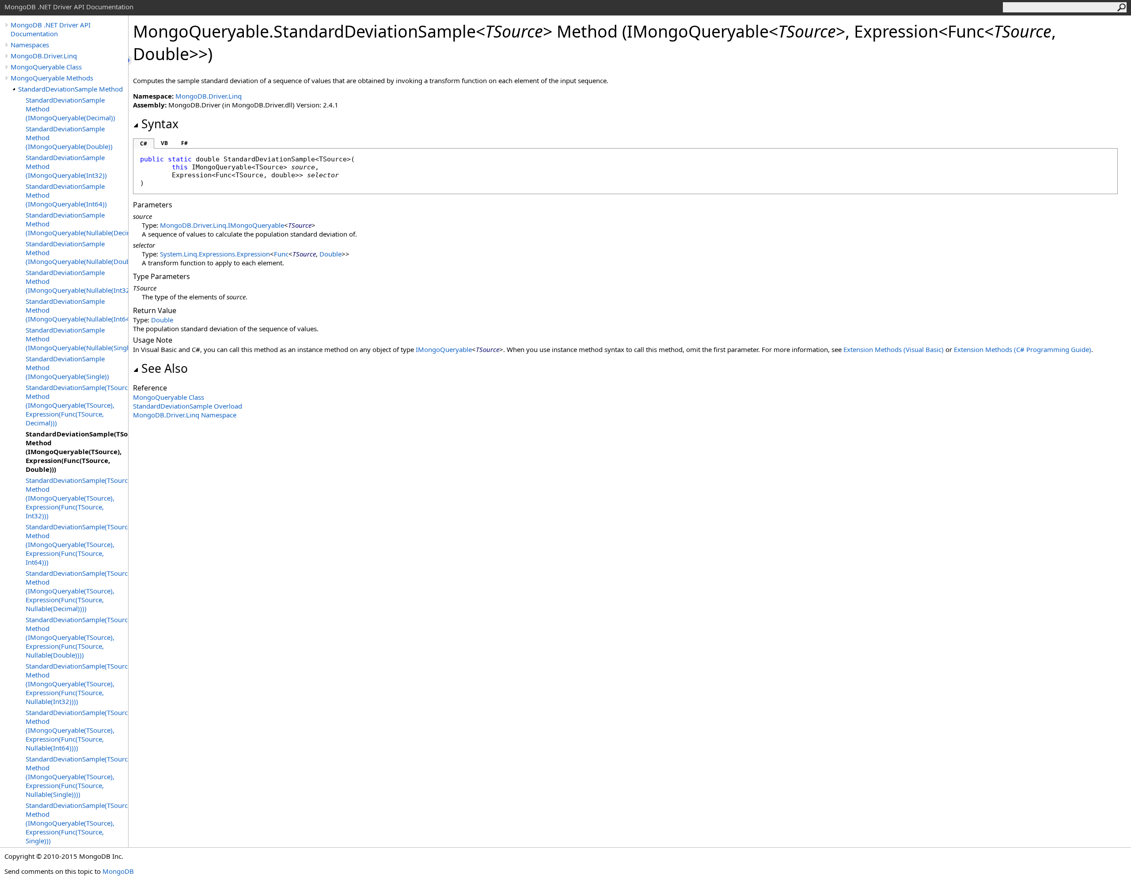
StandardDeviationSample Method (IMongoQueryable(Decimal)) (70, 109)
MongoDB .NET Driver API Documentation (51, 29)
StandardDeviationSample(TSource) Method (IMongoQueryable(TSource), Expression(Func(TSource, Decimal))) (77, 405)
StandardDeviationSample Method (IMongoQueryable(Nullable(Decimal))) (77, 223)
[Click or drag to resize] (130, 60)
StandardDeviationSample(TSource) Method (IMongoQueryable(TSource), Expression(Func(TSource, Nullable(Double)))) (77, 637)
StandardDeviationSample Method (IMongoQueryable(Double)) (69, 137)
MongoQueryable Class (46, 66)
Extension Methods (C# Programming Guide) (1022, 349)
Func (281, 253)
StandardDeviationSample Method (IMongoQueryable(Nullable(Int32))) (77, 281)
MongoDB (118, 871)
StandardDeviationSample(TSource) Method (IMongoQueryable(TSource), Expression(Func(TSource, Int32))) (77, 498)
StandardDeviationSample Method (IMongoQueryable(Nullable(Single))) (77, 338)
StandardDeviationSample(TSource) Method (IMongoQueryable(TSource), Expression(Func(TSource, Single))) (77, 823)
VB (164, 143)
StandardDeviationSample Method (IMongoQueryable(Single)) (67, 367)
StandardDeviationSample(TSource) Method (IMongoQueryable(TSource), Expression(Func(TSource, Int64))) (77, 544)
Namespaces (30, 44)
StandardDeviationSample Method (70, 88)
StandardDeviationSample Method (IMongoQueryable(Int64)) (66, 195)
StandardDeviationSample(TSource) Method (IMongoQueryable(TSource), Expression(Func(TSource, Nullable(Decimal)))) (77, 591)
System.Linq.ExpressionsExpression (215, 253)
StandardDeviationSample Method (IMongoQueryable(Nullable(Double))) (77, 252)
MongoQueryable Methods (52, 77)
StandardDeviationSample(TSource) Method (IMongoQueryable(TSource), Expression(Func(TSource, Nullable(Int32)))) (77, 684)
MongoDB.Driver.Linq (44, 55)
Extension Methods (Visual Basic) (893, 349)
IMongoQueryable (444, 349)
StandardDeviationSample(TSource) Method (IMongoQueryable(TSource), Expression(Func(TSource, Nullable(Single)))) (77, 776)
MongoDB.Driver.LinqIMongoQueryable (222, 225)
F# (184, 143)
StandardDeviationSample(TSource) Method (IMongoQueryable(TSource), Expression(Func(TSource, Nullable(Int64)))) (77, 730)
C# (143, 143)
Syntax (159, 124)
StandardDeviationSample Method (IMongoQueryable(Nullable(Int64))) (77, 310)
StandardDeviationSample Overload (187, 406)
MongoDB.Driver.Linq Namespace (184, 414)
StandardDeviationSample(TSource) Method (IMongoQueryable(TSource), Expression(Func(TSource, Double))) (77, 451)
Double (330, 253)
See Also (164, 368)
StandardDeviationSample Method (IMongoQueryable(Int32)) (66, 166)
